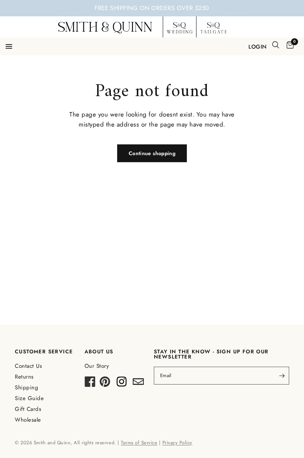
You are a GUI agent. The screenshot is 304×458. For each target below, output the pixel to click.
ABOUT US (99, 351)
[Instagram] (121, 384)
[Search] (276, 45)
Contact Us (28, 366)
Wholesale (28, 420)
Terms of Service (139, 442)
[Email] (138, 384)
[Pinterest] (104, 384)
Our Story (97, 366)
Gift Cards (28, 409)
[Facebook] (90, 384)
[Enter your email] (281, 376)
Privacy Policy (177, 442)
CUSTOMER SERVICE (44, 351)
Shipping (26, 387)
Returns (24, 377)
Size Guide (29, 398)
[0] (289, 45)
